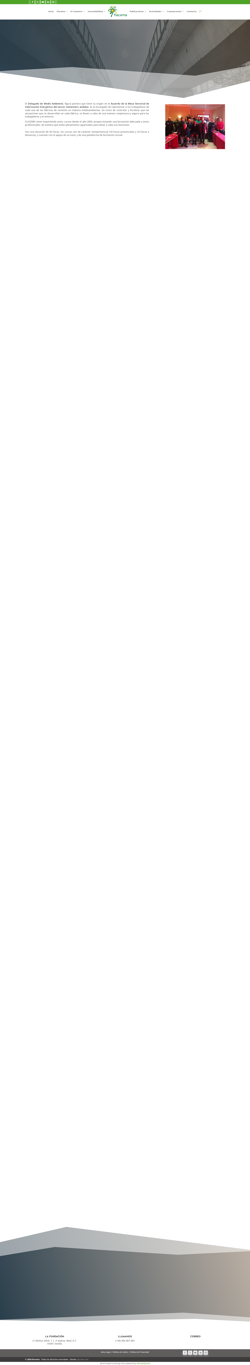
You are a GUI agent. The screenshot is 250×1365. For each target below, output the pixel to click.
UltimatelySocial (143, 1363)
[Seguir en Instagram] (206, 1353)
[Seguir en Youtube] (195, 1353)
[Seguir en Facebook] (185, 1353)
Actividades (155, 11)
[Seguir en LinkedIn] (200, 1353)
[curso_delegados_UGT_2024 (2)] (72, 407)
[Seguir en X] (190, 1353)
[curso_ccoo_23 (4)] (177, 493)
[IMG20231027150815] (72, 493)
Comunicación (174, 11)
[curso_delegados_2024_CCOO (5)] (177, 367)
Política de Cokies (120, 1352)
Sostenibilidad (95, 11)
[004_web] (177, 664)
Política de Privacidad (139, 1352)
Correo (195, 1337)
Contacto (192, 11)
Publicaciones (137, 11)
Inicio (51, 11)
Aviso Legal (106, 1352)
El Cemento (76, 11)
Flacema (61, 11)
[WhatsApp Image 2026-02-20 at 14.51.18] (177, 269)
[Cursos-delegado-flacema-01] (195, 148)
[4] (72, 310)
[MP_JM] (72, 664)
